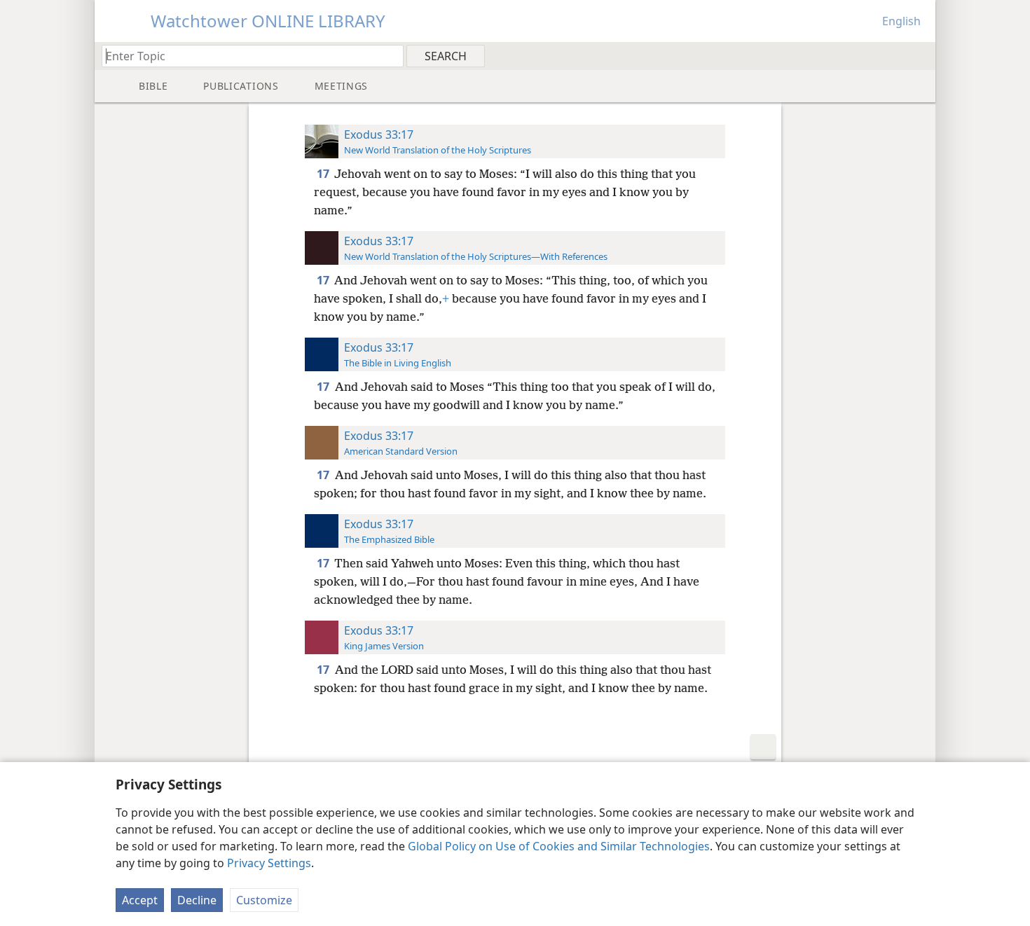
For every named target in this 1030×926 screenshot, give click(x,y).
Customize (264, 900)
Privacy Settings (269, 863)
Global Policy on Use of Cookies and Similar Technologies (559, 846)
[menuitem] (919, 55)
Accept (140, 900)
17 (324, 173)
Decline (197, 900)
